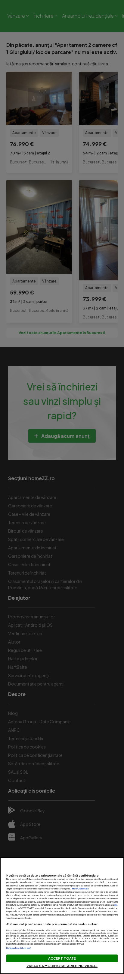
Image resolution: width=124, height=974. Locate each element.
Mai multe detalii (80, 888)
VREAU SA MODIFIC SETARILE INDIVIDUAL (62, 966)
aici (115, 905)
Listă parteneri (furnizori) (19, 948)
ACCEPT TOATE (62, 958)
